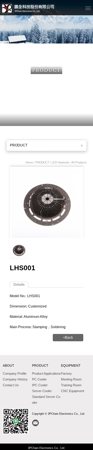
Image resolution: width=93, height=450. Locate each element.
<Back (68, 337)
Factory (66, 373)
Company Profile (14, 373)
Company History (15, 379)
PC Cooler (39, 379)
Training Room (71, 385)
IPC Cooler (40, 385)
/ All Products (78, 162)
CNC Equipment (72, 391)
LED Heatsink (60, 162)
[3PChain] (19, 250)
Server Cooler (42, 391)
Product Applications (46, 373)
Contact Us (11, 385)
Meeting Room (71, 379)
